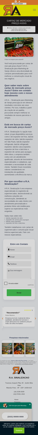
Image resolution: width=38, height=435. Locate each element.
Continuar (19, 430)
